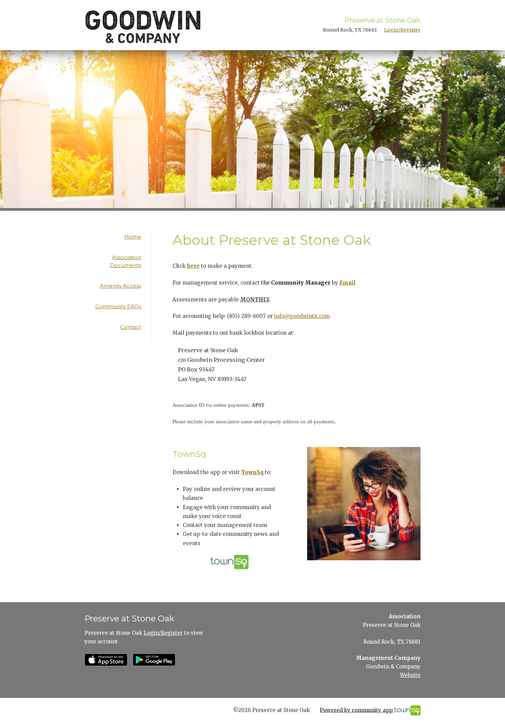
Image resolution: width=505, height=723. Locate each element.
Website (410, 675)
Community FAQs (118, 306)
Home (132, 236)
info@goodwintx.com (302, 316)
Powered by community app (357, 710)
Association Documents (125, 261)
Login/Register (402, 30)
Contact (130, 327)
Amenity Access (120, 286)
